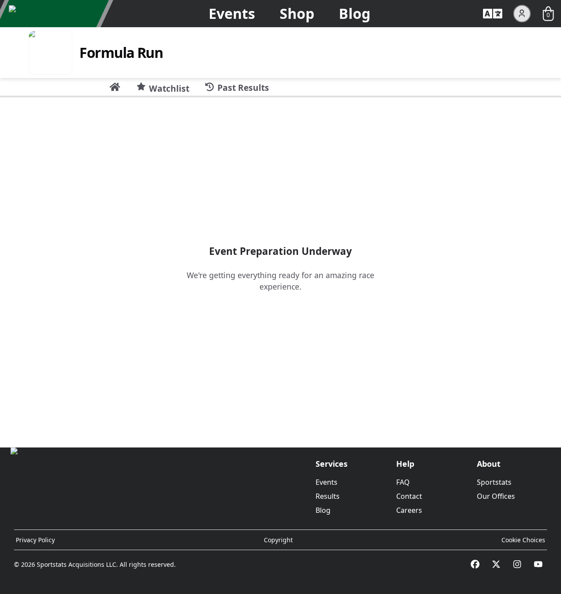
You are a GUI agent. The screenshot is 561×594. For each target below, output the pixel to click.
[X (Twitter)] (496, 564)
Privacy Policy (35, 540)
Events (232, 13)
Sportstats (494, 482)
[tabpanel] (280, 268)
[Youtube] (538, 564)
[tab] (114, 87)
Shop (297, 13)
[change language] (493, 13)
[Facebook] (475, 564)
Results (328, 496)
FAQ (403, 482)
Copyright (278, 540)
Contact (409, 496)
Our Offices (496, 496)
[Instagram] (517, 564)
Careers (409, 510)
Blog (354, 13)
